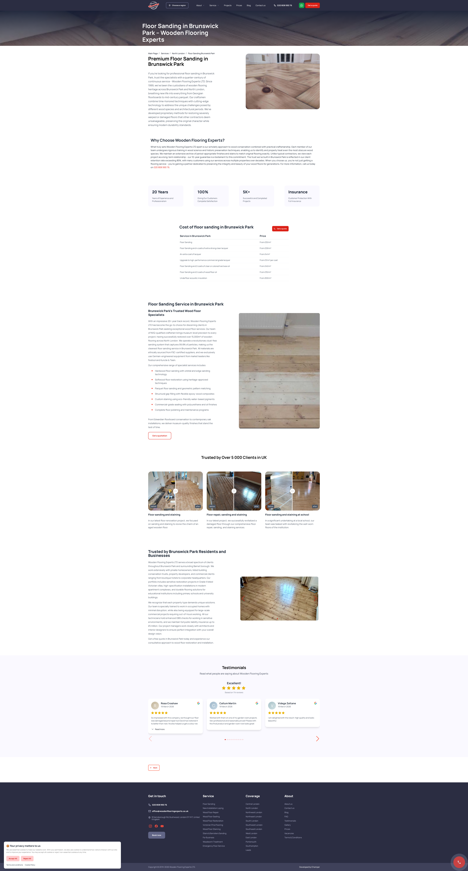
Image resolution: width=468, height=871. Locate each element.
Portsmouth (251, 842)
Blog (249, 5)
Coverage (253, 796)
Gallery (287, 825)
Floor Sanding (209, 804)
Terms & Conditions (293, 837)
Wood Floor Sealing (211, 816)
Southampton (252, 846)
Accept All (13, 858)
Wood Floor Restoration (213, 821)
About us (288, 804)
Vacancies (289, 833)
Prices (239, 5)
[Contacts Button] (459, 862)
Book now (156, 835)
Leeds (248, 850)
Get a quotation (159, 435)
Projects (227, 5)
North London (252, 808)
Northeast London (254, 816)
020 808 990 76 (161, 167)
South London (252, 821)
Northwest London (254, 812)
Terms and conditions (14, 865)
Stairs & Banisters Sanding (214, 833)
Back (155, 768)
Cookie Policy (30, 865)
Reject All (27, 858)
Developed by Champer (309, 867)
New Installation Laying (213, 808)
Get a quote (312, 5)
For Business (208, 837)
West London (251, 833)
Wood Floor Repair (211, 812)
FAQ (286, 816)
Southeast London (254, 829)
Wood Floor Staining (211, 829)
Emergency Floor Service (214, 846)
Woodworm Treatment (213, 842)
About (199, 5)
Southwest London (254, 825)
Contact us (260, 5)
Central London (252, 804)
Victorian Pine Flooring (213, 825)
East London (251, 837)
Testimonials (290, 821)
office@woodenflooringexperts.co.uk (170, 811)
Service (213, 5)
